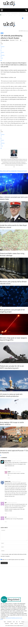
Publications (7, 623)
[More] (14, 60)
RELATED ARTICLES (6, 171)
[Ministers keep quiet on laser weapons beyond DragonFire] (14, 324)
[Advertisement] (14, 581)
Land (2, 33)
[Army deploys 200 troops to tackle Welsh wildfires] (14, 408)
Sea (16, 621)
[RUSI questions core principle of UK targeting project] (14, 296)
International (9, 621)
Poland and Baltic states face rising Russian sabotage (12, 254)
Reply (6, 468)
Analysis (22, 621)
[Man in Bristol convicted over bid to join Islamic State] (14, 183)
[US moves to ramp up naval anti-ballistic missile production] (14, 380)
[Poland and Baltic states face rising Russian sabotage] (14, 240)
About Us (16, 623)
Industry (11, 623)
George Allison (5, 40)
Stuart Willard (8, 460)
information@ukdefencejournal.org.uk (14, 618)
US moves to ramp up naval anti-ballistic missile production (11, 395)
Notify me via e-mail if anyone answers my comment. (13, 559)
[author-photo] (14, 153)
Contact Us (21, 623)
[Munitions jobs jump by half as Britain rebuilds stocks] (14, 268)
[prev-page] (0, 455)
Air (19, 621)
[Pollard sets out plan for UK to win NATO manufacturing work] (14, 352)
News (5, 621)
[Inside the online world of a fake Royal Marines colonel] (14, 211)
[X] (14, 166)
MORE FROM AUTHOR (20, 171)
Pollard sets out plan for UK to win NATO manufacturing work (12, 367)
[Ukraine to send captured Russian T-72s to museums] (14, 437)
